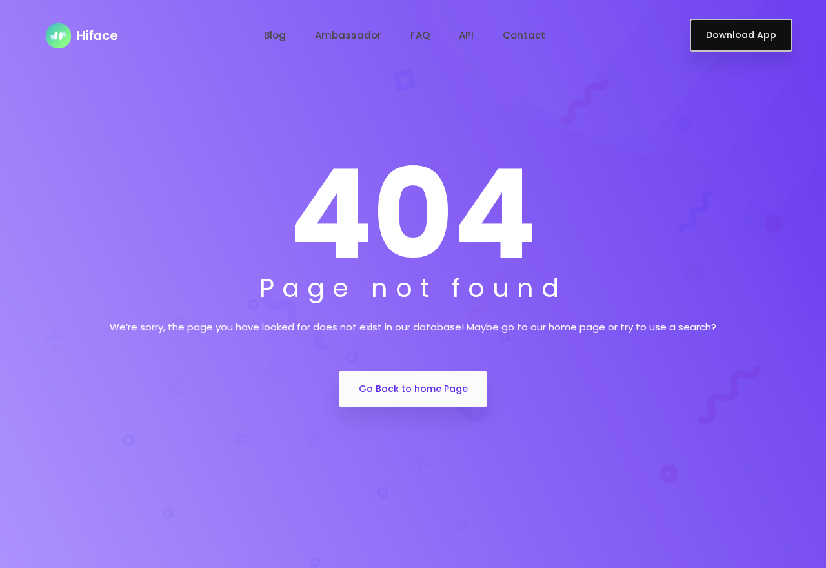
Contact (524, 35)
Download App (741, 34)
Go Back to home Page (413, 388)
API (466, 35)
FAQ (420, 35)
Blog (275, 35)
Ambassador (348, 35)
